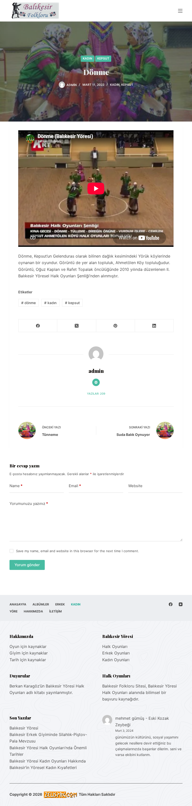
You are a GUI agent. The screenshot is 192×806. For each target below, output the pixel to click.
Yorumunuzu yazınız (29, 503)
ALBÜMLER (40, 604)
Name (16, 485)
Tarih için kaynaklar (28, 659)
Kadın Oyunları (116, 659)
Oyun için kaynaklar (28, 646)
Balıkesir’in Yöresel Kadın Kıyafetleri (43, 767)
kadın (50, 303)
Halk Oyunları (115, 646)
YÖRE (14, 611)
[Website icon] (96, 382)
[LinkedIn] (154, 325)
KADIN (87, 58)
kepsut (72, 303)
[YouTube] (180, 604)
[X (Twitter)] (76, 325)
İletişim (55, 611)
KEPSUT (103, 58)
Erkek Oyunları (116, 652)
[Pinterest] (115, 325)
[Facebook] (37, 325)
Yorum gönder (27, 564)
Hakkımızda (33, 611)
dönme (28, 303)
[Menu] (180, 11)
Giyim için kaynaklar (29, 652)
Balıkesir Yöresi (24, 727)
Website (135, 485)
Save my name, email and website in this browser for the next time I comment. (77, 551)
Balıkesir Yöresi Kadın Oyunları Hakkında (48, 760)
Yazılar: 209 (96, 393)
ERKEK (60, 604)
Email (75, 485)
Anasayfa (18, 604)
